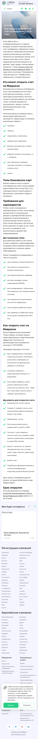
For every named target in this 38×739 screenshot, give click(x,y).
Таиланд (4, 602)
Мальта (4, 636)
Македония (23, 633)
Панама (21, 591)
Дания (21, 622)
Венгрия (4, 620)
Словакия (22, 644)
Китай (4, 574)
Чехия (4, 650)
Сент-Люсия (23, 596)
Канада (4, 572)
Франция (5, 647)
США (21, 599)
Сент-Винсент (6, 596)
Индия (21, 566)
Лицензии (5, 713)
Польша (4, 642)
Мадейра (5, 633)
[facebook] (9, 726)
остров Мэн (23, 639)
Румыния (5, 644)
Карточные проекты (26, 666)
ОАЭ (20, 588)
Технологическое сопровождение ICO (27, 714)
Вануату (4, 561)
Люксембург (23, 631)
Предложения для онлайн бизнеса (8, 672)
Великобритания (7, 617)
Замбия (21, 605)
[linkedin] (28, 726)
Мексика (4, 585)
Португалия (23, 642)
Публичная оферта (19, 732)
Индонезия (5, 569)
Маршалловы (23, 583)
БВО (20, 561)
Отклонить (27, 705)
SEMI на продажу (25, 683)
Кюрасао (5, 580)
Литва (21, 628)
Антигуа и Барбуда (25, 552)
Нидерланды (6, 639)
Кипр (21, 625)
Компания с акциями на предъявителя (28, 676)
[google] (22, 726)
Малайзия (5, 583)
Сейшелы (22, 594)
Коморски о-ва (24, 574)
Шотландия (5, 653)
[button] (29, 507)
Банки (4, 661)
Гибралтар (22, 620)
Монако (22, 636)
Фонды (22, 663)
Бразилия (22, 558)
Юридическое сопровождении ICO (27, 719)
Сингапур (5, 599)
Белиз (4, 558)
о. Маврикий (6, 588)
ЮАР (3, 605)
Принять (11, 705)
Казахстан (22, 569)
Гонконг (22, 563)
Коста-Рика (5, 577)
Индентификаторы (26, 680)
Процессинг (6, 664)
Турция (21, 602)
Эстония (22, 653)
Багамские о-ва (24, 555)
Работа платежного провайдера (8, 667)
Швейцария (23, 650)
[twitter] (16, 726)
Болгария (22, 617)
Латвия (4, 628)
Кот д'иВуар (23, 577)
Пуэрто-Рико (6, 594)
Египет (4, 608)
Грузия (4, 566)
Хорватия (22, 647)
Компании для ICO (26, 669)
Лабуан (21, 580)
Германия (5, 622)
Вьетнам (4, 563)
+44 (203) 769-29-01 (25, 3)
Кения (21, 572)
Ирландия (5, 625)
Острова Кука (6, 591)
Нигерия (22, 585)
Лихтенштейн (6, 631)
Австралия (5, 552)
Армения (5, 555)
